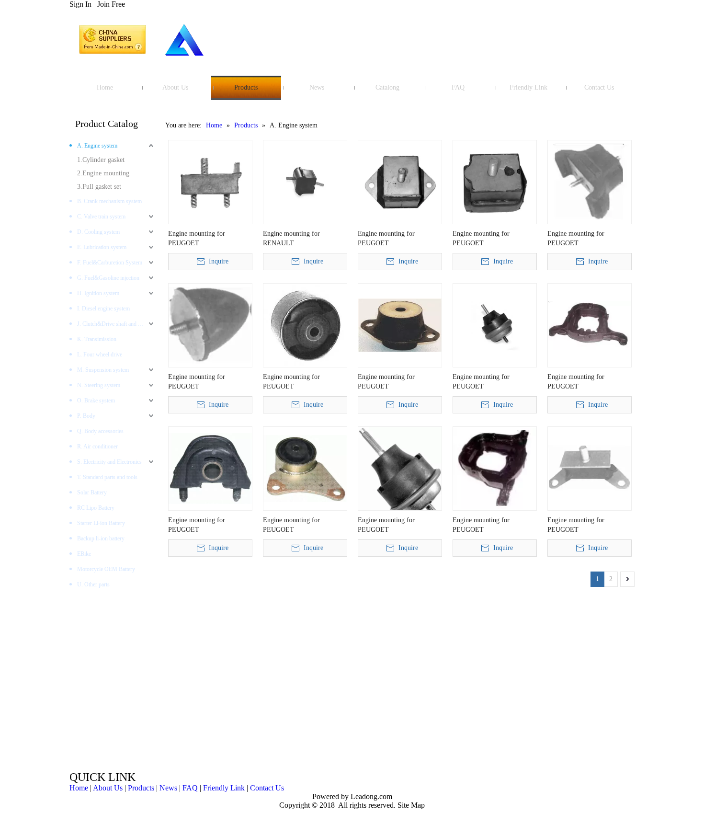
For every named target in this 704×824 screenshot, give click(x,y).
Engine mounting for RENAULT (291, 238)
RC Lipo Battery (95, 507)
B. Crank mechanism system (109, 201)
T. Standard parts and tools (107, 477)
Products (141, 788)
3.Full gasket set (99, 186)
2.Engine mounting (103, 173)
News (168, 788)
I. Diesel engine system (103, 308)
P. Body (86, 415)
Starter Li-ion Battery (101, 523)
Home (78, 788)
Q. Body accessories (100, 431)
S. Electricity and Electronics (109, 461)
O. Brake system (96, 400)
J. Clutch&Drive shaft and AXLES (116, 323)
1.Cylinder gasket (101, 159)
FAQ (190, 788)
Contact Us (267, 788)
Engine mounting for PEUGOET (196, 238)
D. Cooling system (98, 232)
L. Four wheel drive (99, 354)
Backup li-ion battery (101, 538)
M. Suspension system (103, 369)
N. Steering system (98, 385)
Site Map (411, 805)
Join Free (111, 4)
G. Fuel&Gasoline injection (108, 278)
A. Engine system (97, 145)
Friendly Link (224, 788)
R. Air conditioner (97, 446)
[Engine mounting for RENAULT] (305, 181)
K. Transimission (96, 339)
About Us (108, 788)
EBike (84, 553)
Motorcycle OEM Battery (106, 569)
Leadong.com (370, 796)
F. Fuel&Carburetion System (109, 262)
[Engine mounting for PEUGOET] (210, 181)
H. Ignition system (98, 293)
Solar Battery (92, 492)
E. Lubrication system (101, 247)
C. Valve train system (101, 216)
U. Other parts (93, 584)
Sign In (80, 4)
